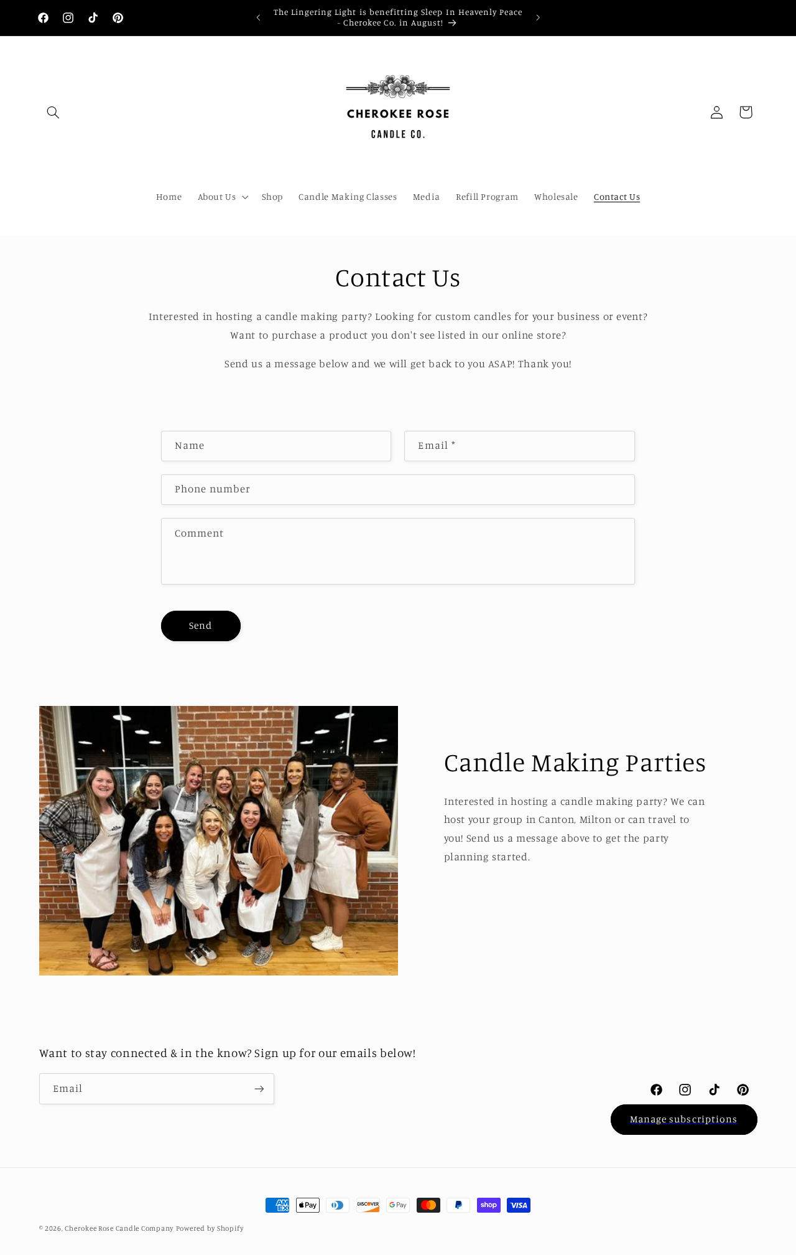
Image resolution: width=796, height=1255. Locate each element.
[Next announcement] (538, 17)
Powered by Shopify (210, 1228)
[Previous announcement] (258, 17)
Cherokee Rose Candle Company (119, 1228)
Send (200, 625)
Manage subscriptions (684, 1119)
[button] (53, 112)
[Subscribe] (258, 1088)
